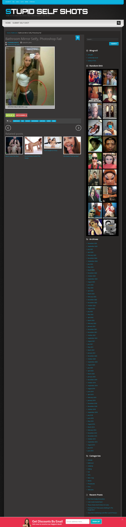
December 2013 (92, 433)
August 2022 (91, 308)
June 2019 (90, 391)
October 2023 (92, 276)
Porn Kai (32, 1)
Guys (22, 1)
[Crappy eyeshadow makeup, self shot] (110, 160)
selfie (48, 121)
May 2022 (90, 314)
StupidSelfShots (13, 42)
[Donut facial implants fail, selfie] (110, 144)
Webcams (91, 490)
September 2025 (92, 246)
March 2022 (91, 320)
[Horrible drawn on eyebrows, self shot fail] (110, 94)
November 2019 (92, 380)
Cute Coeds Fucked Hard (95, 502)
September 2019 (92, 385)
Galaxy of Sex (92, 61)
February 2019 (92, 397)
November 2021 (92, 332)
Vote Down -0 (21, 115)
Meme (26, 1)
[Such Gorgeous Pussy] (52, 142)
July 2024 (90, 264)
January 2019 (91, 400)
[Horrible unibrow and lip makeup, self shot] (95, 194)
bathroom (16, 121)
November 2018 (92, 406)
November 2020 (92, 356)
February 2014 (92, 430)
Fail (13, 1)
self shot (42, 121)
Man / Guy (91, 478)
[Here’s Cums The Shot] (14, 145)
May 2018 (90, 421)
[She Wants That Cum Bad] (72, 145)
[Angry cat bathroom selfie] (110, 210)
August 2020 (91, 365)
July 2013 (90, 448)
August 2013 (91, 445)
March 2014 (91, 427)
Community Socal (93, 58)
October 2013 (92, 439)
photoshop (35, 121)
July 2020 (90, 368)
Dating (90, 469)
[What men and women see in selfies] (95, 227)
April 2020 (90, 371)
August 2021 (91, 341)
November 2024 (92, 258)
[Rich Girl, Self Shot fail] (95, 127)
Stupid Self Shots (46, 11)
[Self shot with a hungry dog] (95, 94)
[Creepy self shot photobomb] (110, 78)
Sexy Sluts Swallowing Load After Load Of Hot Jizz (102, 513)
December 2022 (92, 300)
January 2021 (91, 353)
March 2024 (91, 270)
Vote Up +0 (10, 115)
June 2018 (90, 418)
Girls (17, 1)
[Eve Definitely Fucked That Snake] (33, 145)
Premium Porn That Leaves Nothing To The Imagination (100, 509)
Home (8, 23)
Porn (89, 487)
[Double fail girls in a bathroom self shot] (95, 78)
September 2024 (92, 261)
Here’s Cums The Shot (12, 156)
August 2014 (91, 424)
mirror (27, 121)
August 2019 (91, 388)
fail (22, 121)
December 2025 (92, 243)
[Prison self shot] (95, 210)
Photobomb (91, 484)
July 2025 (90, 249)
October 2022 (92, 305)
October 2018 (92, 409)
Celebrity (8, 1)
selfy (54, 121)
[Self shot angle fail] (110, 111)
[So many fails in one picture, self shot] (95, 111)
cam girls (90, 55)
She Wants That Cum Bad (70, 156)
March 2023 (91, 294)
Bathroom (14, 33)
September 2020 (92, 362)
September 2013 (92, 442)
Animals (90, 460)
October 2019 (92, 382)
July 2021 (90, 344)
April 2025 (90, 252)
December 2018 (92, 403)
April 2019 (90, 394)
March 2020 (91, 374)
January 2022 (91, 326)
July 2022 (90, 311)
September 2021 (92, 338)
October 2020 (92, 359)
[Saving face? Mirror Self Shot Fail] (110, 127)
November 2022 (92, 302)
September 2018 (92, 412)
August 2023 (91, 282)
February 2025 (92, 255)
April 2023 (90, 291)
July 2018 (90, 415)
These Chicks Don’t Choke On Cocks (98, 505)
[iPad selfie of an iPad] (110, 227)
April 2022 (90, 317)
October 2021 (92, 335)
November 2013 (92, 436)
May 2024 (90, 267)
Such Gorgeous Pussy (50, 150)
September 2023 (92, 279)
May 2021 (90, 347)
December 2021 (92, 329)
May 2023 (90, 288)
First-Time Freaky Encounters (96, 499)
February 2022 (92, 323)
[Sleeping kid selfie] (95, 160)
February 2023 (92, 297)
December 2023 (92, 273)
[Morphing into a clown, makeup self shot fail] (110, 177)
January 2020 (91, 377)
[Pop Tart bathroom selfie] (95, 177)
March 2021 (91, 350)
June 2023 (90, 285)
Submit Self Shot (21, 23)
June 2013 (90, 451)
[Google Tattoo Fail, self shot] (110, 194)
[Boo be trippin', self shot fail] (95, 144)
